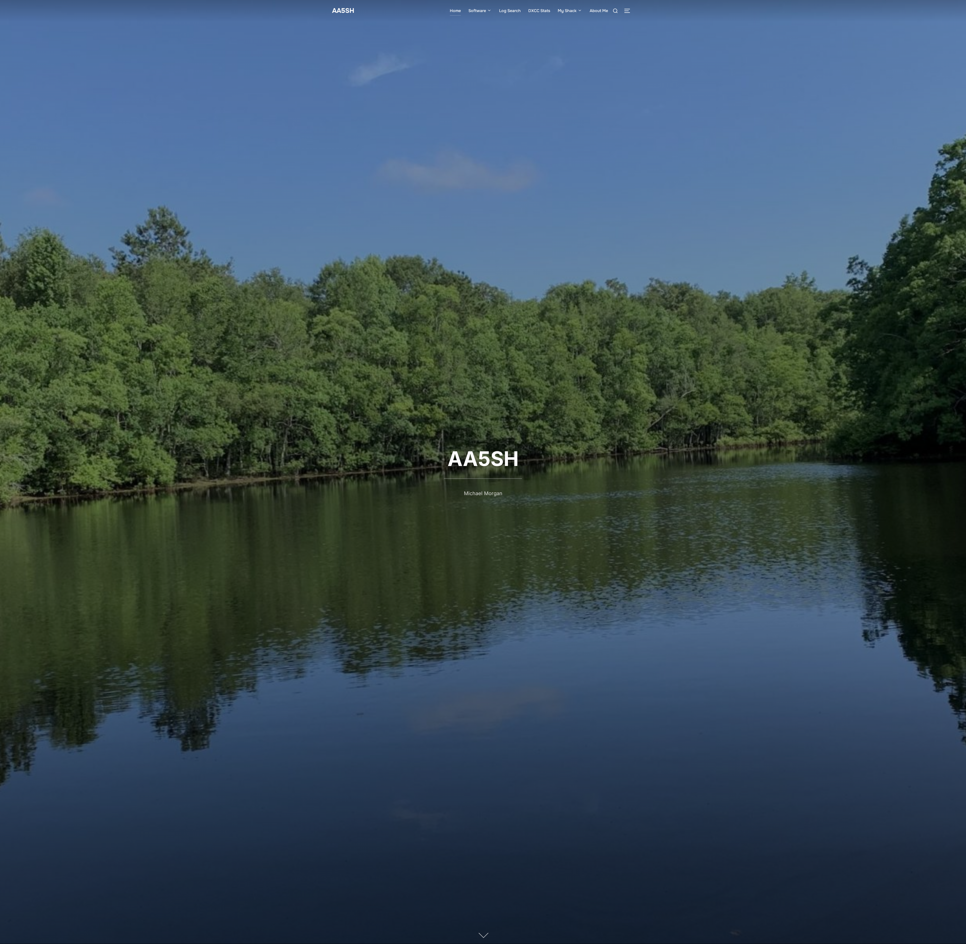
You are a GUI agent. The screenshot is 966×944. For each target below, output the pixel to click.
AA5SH (343, 11)
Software (477, 10)
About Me (599, 10)
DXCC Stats (539, 10)
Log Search (510, 10)
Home (455, 10)
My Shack (567, 10)
